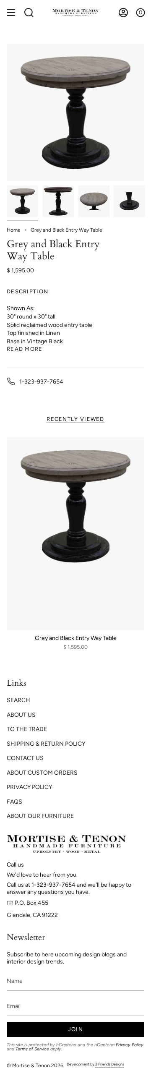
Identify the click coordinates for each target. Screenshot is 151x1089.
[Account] (123, 12)
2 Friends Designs (109, 1064)
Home (14, 230)
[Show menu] (11, 12)
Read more (25, 349)
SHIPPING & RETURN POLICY (46, 743)
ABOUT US (21, 714)
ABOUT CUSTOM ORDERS (42, 772)
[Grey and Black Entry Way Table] (75, 533)
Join (75, 1029)
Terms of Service (32, 1049)
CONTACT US (25, 758)
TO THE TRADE (27, 729)
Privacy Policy (129, 1044)
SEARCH (18, 700)
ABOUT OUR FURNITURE (40, 816)
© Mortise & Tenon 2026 (35, 1065)
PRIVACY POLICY (29, 787)
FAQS (14, 801)
